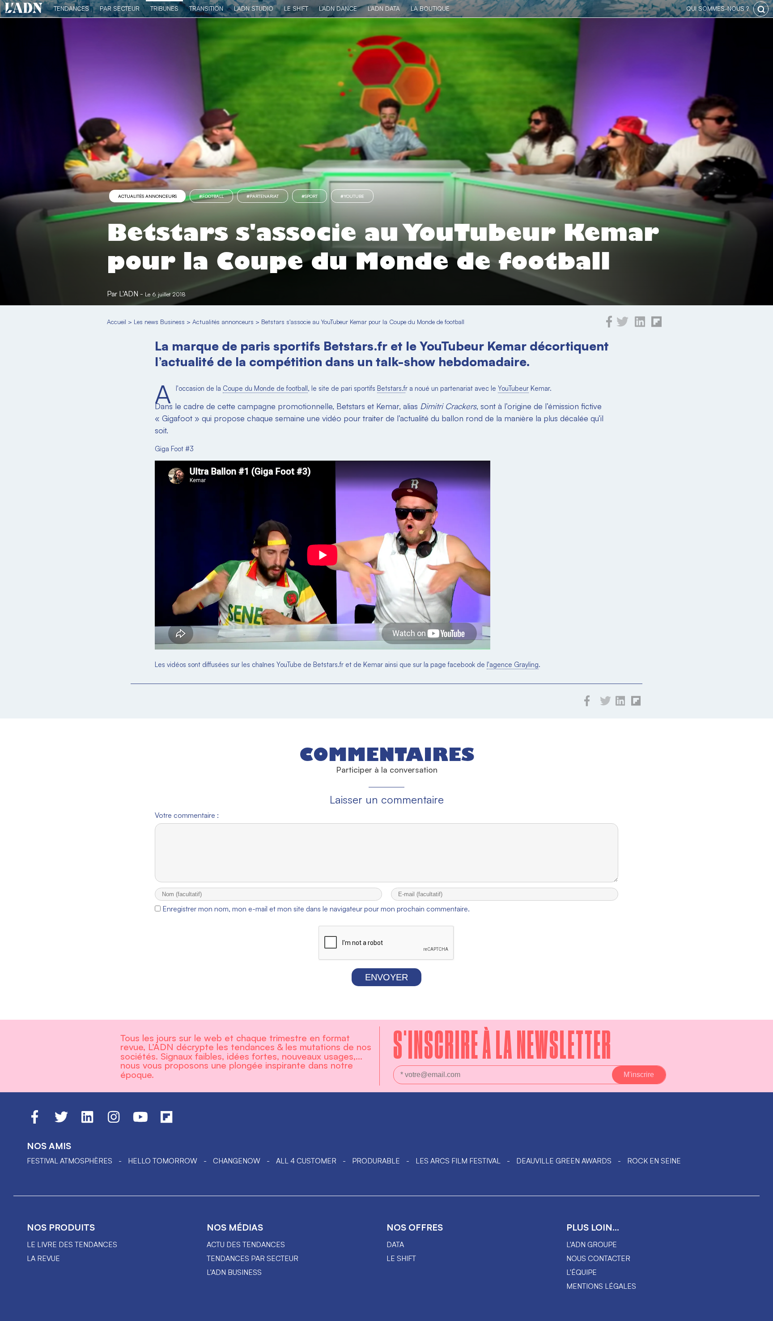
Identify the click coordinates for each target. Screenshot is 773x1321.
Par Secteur (120, 8)
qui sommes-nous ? (717, 8)
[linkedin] (640, 325)
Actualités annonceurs (147, 196)
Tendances (71, 8)
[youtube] (140, 1120)
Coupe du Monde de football (265, 388)
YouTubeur (513, 388)
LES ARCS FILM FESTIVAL (458, 1160)
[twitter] (622, 325)
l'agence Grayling (513, 664)
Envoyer (386, 977)
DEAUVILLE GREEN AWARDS (564, 1160)
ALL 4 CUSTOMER (306, 1160)
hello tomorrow (162, 1160)
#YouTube (352, 196)
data (395, 1244)
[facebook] (609, 325)
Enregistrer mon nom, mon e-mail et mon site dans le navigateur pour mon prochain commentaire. (316, 908)
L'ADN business (234, 1272)
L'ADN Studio (253, 8)
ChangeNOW (236, 1160)
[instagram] (113, 1120)
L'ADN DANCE (338, 8)
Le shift (401, 1258)
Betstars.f (391, 388)
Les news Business (159, 321)
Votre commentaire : (187, 815)
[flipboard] (656, 325)
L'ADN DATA (384, 8)
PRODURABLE (376, 1160)
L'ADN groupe (591, 1244)
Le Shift (296, 8)
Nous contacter (598, 1258)
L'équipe (581, 1272)
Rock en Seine (654, 1160)
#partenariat (262, 196)
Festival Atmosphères (69, 1160)
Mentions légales (601, 1286)
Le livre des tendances (72, 1244)
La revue (43, 1258)
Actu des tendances (246, 1244)
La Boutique (430, 8)
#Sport (310, 196)
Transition (206, 8)
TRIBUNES (164, 8)
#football (211, 196)
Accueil (116, 321)
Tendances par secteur (252, 1258)
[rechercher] (761, 9)
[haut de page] (757, 1310)
